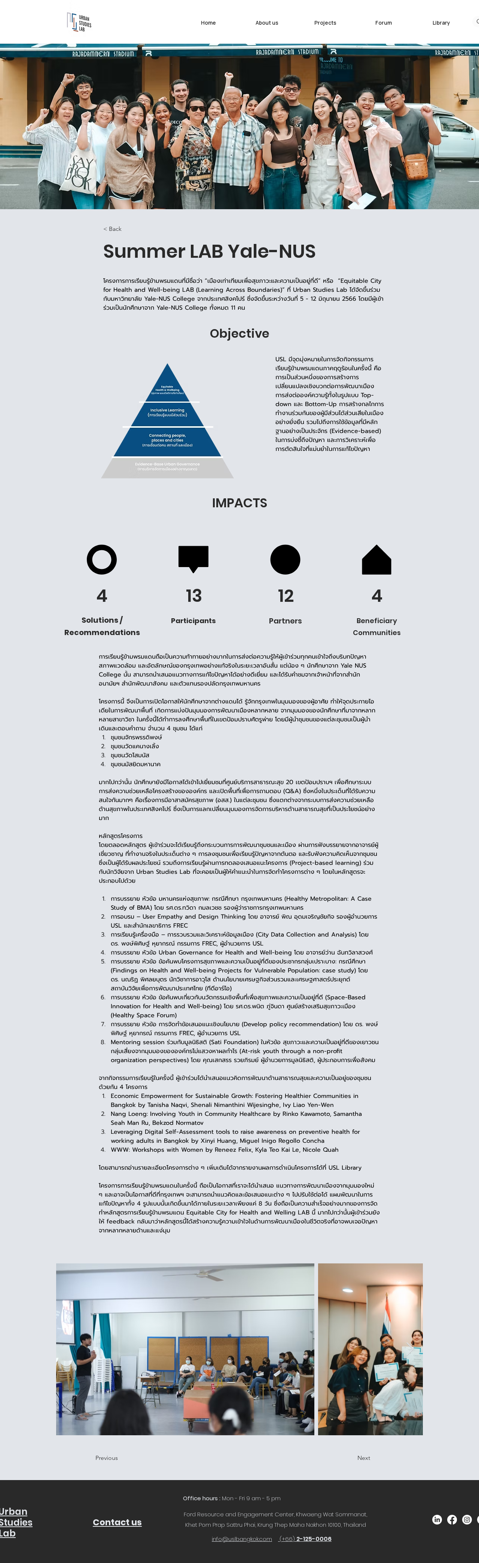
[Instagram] (467, 1520)
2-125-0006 (314, 1539)
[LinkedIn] (437, 1520)
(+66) (288, 1539)
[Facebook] (452, 1520)
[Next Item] (410, 1349)
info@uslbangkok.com (242, 1539)
